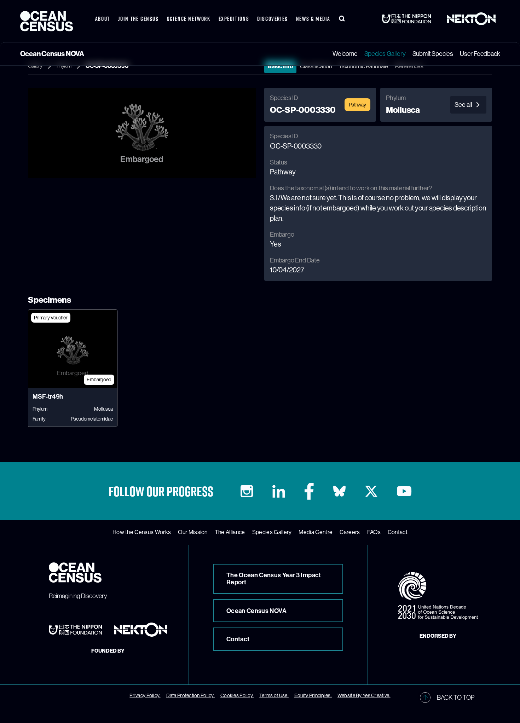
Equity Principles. (313, 695)
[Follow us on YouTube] (404, 491)
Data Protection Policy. (190, 695)
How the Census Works (141, 532)
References (409, 66)
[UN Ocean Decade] (438, 596)
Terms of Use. (274, 695)
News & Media (313, 18)
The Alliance (230, 532)
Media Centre (316, 532)
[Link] (408, 18)
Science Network (188, 18)
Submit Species (432, 53)
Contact (398, 532)
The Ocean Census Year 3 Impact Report (273, 578)
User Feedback (480, 53)
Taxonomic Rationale (363, 66)
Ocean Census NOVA (256, 611)
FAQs (374, 532)
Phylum (64, 66)
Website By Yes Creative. (364, 695)
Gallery (35, 66)
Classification (316, 66)
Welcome (345, 53)
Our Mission (193, 532)
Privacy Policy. (144, 695)
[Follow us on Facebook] (309, 491)
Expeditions (234, 18)
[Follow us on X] (371, 491)
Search (342, 18)
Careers (350, 532)
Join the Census (138, 18)
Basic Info (280, 66)
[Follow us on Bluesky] (339, 491)
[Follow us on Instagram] (247, 491)
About (102, 18)
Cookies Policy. (237, 695)
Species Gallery (385, 53)
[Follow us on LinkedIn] (278, 491)
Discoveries (272, 18)
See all (463, 104)
